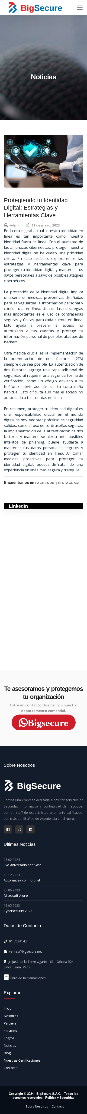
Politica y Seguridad (59, 1097)
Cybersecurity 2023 (18, 911)
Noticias (10, 1045)
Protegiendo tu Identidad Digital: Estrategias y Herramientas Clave (36, 207)
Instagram (68, 483)
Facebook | (46, 483)
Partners (10, 1023)
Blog (7, 1053)
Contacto (11, 1068)
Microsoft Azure (16, 895)
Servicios (10, 1030)
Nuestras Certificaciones (22, 1060)
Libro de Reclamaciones (28, 978)
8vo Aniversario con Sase (23, 865)
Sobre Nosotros (37, 1106)
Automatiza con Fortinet (22, 880)
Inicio (8, 1008)
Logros (9, 1038)
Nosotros (11, 1016)
